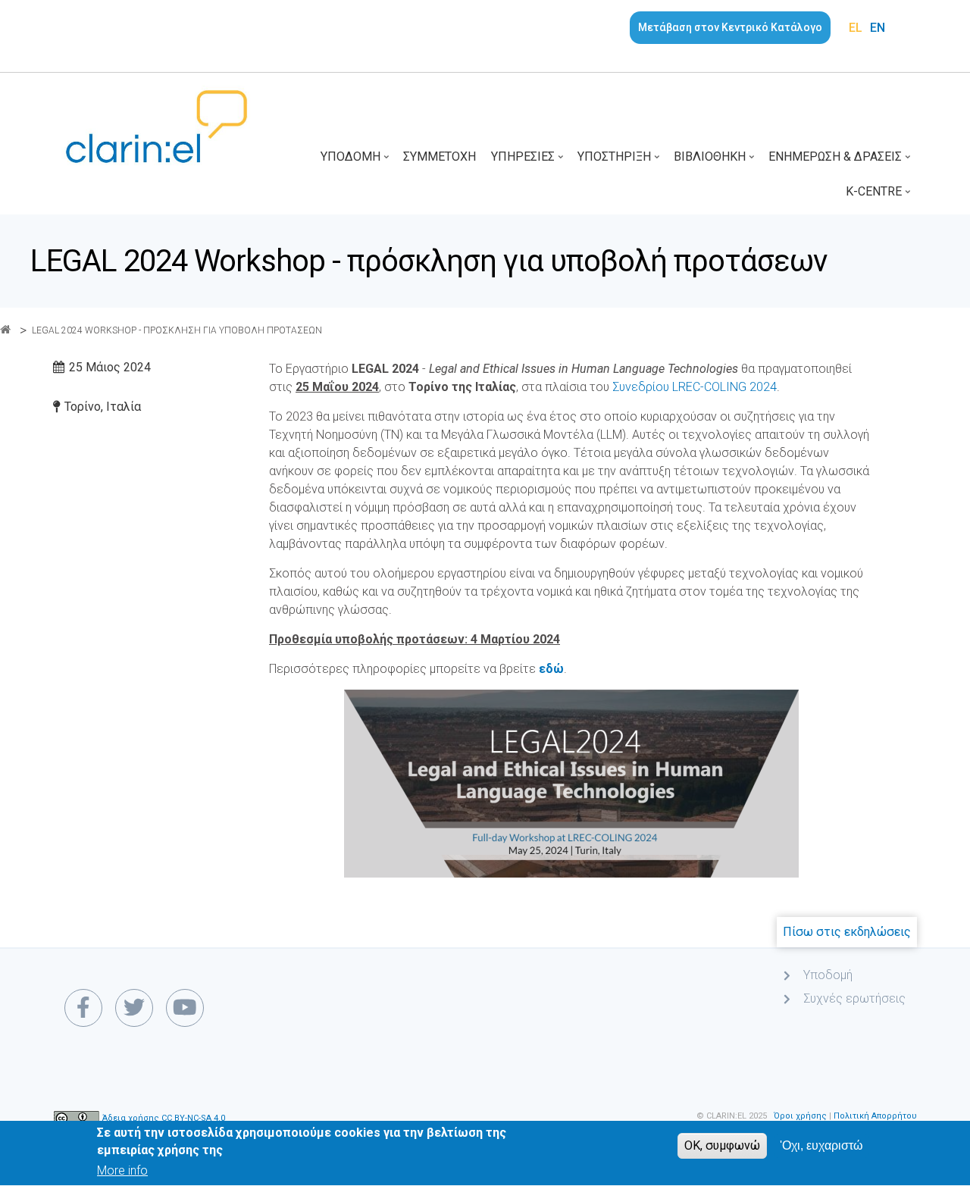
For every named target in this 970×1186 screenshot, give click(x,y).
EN (877, 27)
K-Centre (879, 196)
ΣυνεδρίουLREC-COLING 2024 (694, 387)
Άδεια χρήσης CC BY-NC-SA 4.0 (163, 1119)
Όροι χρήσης (800, 1116)
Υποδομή (356, 161)
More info (122, 1171)
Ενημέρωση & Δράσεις (840, 161)
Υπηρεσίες (528, 161)
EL (855, 27)
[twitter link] (134, 1008)
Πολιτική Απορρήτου (875, 1116)
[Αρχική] (156, 125)
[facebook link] (83, 1008)
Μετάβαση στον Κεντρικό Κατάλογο (730, 27)
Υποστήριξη (619, 161)
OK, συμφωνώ (722, 1145)
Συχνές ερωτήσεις (854, 998)
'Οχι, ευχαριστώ (821, 1145)
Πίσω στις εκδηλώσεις (847, 932)
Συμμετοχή (439, 156)
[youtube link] (185, 1008)
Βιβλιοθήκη (715, 161)
